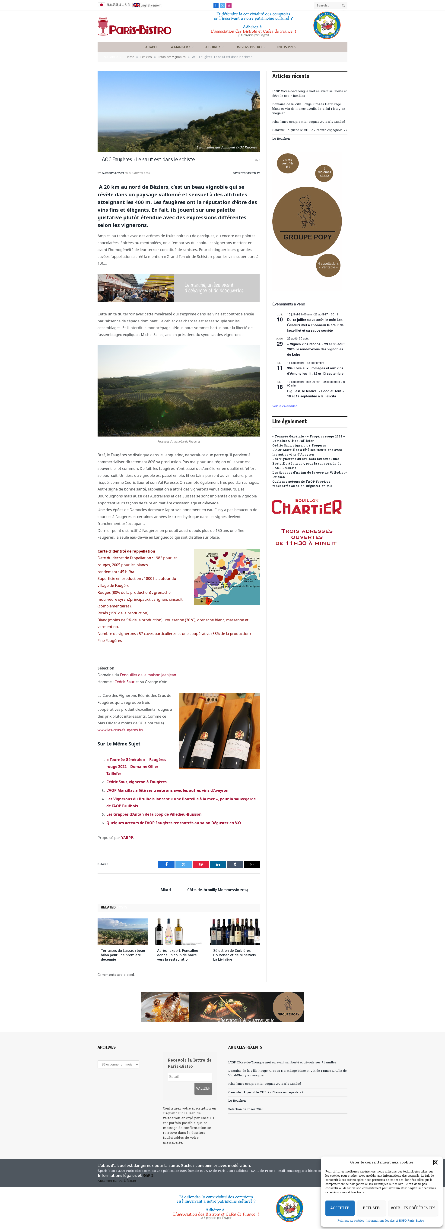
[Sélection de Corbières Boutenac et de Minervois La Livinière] (235, 931)
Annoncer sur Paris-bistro (117, 1181)
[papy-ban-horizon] (222, 1007)
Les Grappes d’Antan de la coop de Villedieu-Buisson (154, 814)
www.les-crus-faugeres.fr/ (120, 729)
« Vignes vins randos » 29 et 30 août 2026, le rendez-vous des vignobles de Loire (316, 349)
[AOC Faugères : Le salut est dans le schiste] (179, 111)
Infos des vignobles (246, 173)
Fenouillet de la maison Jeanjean (148, 674)
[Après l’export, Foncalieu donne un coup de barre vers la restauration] (179, 931)
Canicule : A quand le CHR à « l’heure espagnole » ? (309, 130)
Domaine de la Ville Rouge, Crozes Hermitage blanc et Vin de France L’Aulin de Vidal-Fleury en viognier (308, 109)
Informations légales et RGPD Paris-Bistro (395, 1221)
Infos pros (286, 47)
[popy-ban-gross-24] (307, 290)
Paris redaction (113, 173)
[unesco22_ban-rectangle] (260, 38)
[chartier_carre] (307, 566)
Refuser (371, 1208)
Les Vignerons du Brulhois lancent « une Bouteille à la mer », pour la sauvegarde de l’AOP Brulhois (306, 463)
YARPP (127, 837)
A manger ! (180, 47)
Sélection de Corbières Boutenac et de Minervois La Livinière (234, 955)
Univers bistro (248, 47)
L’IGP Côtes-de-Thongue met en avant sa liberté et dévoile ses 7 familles (282, 1062)
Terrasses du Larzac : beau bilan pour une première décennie (123, 955)
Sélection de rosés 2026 (245, 1109)
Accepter (340, 1208)
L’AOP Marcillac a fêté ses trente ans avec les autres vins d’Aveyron (167, 790)
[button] (435, 1162)
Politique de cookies (350, 1221)
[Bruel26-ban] (179, 300)
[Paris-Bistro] (135, 26)
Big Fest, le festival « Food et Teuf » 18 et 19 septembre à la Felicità (315, 394)
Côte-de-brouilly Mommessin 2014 (217, 890)
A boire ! (212, 47)
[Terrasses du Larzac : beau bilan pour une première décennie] (123, 931)
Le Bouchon (281, 139)
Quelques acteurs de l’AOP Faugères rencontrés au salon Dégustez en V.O (173, 822)
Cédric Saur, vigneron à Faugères (136, 781)
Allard (165, 890)
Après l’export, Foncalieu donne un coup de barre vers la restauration (177, 955)
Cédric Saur (124, 681)
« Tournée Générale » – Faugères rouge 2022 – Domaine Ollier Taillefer (136, 766)
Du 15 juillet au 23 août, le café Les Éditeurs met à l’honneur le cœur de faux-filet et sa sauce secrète (315, 324)
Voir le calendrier (284, 406)
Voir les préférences (413, 1208)
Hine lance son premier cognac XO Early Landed (308, 122)
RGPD (148, 1176)
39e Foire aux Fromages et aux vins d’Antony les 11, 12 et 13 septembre (315, 371)
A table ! (152, 47)
